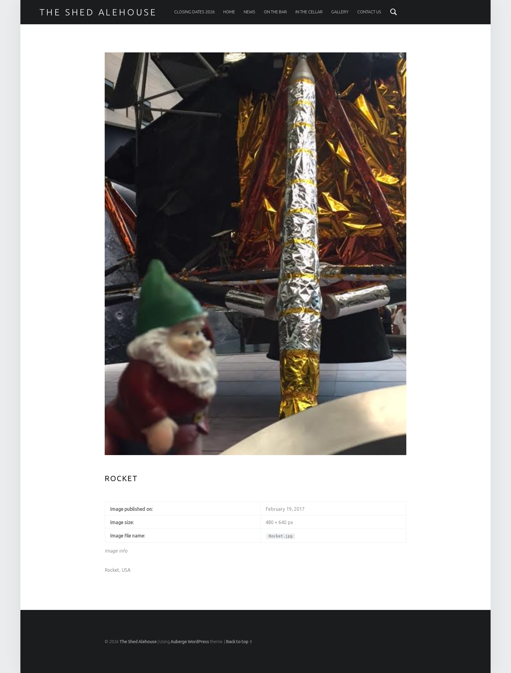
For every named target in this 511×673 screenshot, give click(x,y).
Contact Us (369, 11)
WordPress (198, 641)
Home (229, 11)
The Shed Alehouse (98, 12)
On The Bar (275, 11)
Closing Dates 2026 (194, 11)
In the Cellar (309, 11)
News (249, 11)
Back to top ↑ (239, 641)
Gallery (340, 11)
